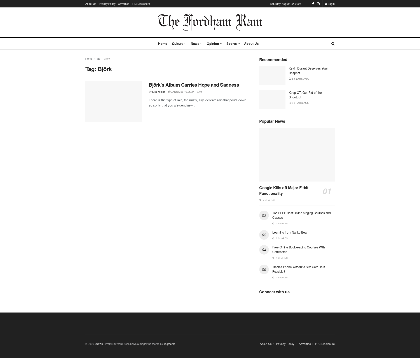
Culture (177, 43)
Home (162, 43)
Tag (98, 58)
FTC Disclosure (141, 3)
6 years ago (300, 78)
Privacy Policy (107, 3)
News (195, 43)
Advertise (123, 3)
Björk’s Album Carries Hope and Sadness (194, 84)
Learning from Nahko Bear (290, 232)
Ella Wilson (159, 91)
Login (331, 3)
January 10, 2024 (182, 91)
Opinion (213, 43)
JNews (99, 344)
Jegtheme (169, 344)
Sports (231, 43)
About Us (90, 3)
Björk (107, 58)
